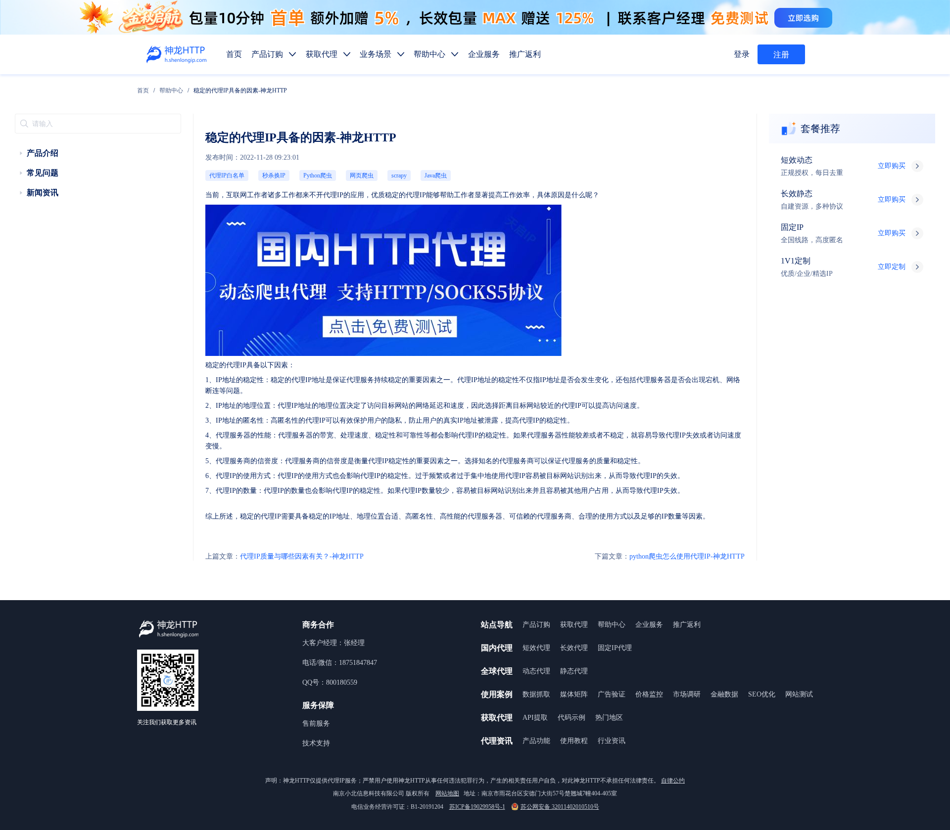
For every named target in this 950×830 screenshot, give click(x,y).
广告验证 (611, 694)
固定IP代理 (615, 648)
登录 (742, 54)
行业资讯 (611, 740)
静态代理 (574, 671)
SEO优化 (761, 694)
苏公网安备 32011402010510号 (560, 806)
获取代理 (574, 624)
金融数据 (724, 694)
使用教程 (574, 740)
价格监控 (649, 694)
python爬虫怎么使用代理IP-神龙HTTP (670, 556)
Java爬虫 (436, 175)
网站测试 (799, 694)
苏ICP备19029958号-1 (477, 806)
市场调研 (687, 694)
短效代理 (536, 648)
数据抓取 (536, 694)
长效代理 (574, 648)
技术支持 (316, 743)
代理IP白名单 (226, 175)
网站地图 (447, 793)
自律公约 (673, 780)
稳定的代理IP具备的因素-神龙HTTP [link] (240, 90)
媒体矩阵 (574, 694)
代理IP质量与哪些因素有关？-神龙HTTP (284, 556)
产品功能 (536, 740)
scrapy (399, 175)
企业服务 (649, 624)
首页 (143, 90)
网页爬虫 (362, 175)
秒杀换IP (273, 175)
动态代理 (536, 671)
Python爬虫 (317, 175)
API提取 (535, 717)
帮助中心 (171, 90)
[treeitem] (98, 153)
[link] (143, 90)
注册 (781, 54)
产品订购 (536, 624)
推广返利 (687, 624)
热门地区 (609, 717)
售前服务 (316, 723)
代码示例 (571, 717)
